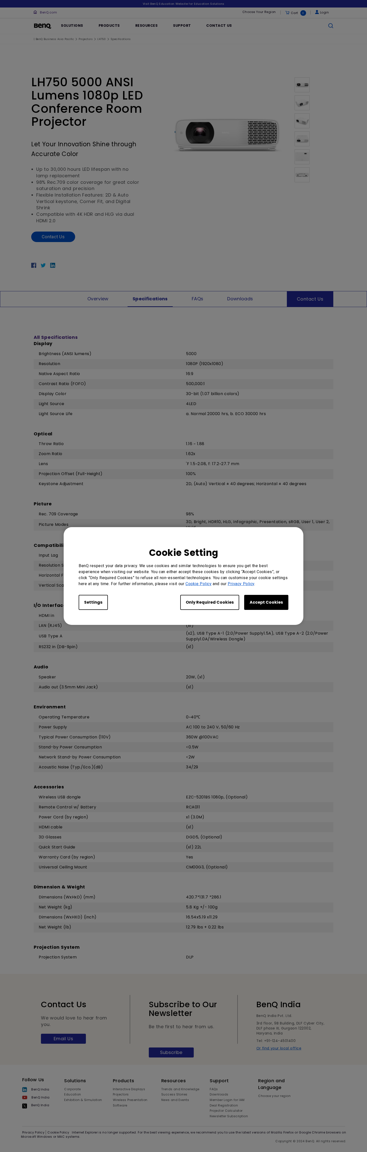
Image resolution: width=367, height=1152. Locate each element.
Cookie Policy (198, 583)
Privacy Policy (241, 583)
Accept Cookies (266, 602)
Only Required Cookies (210, 602)
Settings (93, 602)
